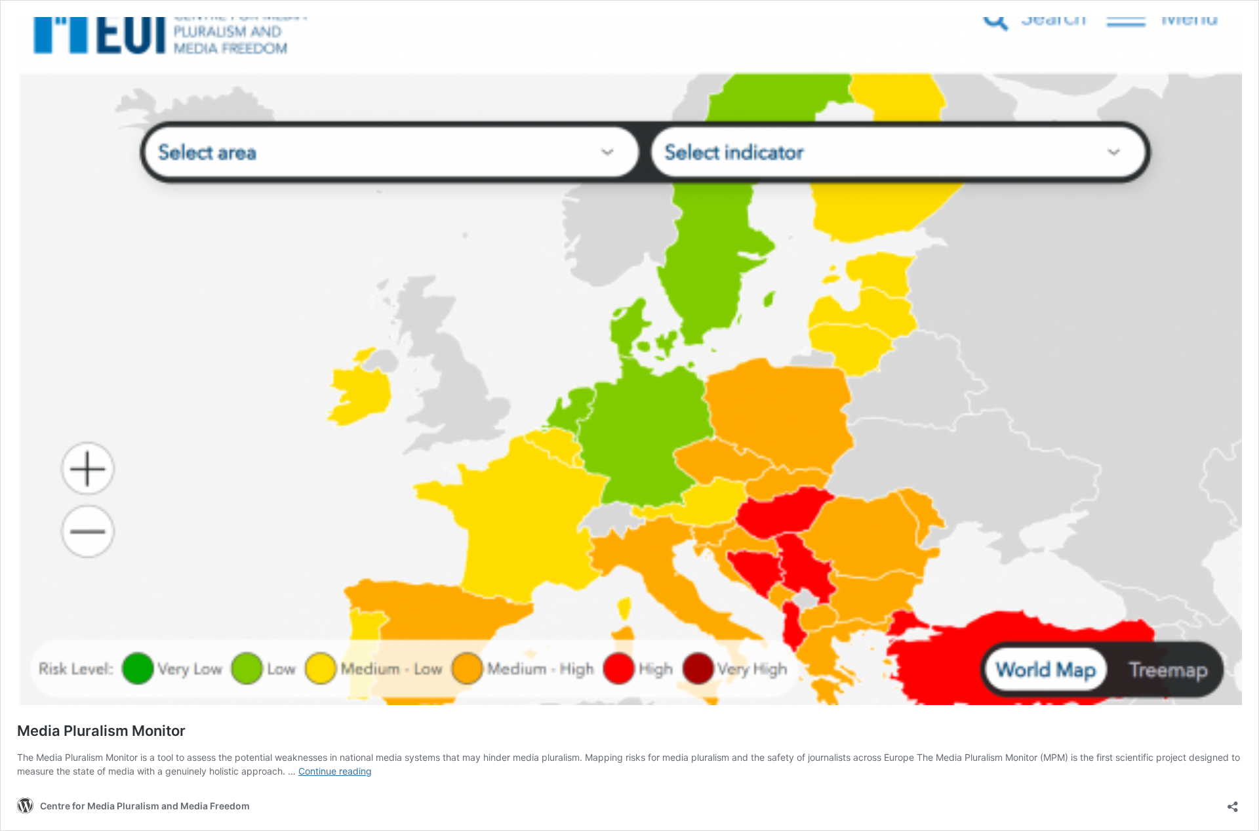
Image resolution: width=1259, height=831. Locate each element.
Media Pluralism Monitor (101, 730)
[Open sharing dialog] (1233, 802)
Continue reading (335, 771)
